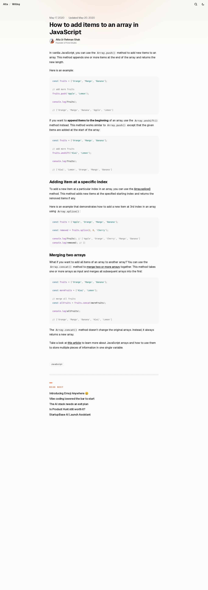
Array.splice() (142, 189)
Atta (5, 4)
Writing (16, 4)
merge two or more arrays (103, 267)
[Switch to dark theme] (202, 4)
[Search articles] (195, 4)
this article (74, 343)
